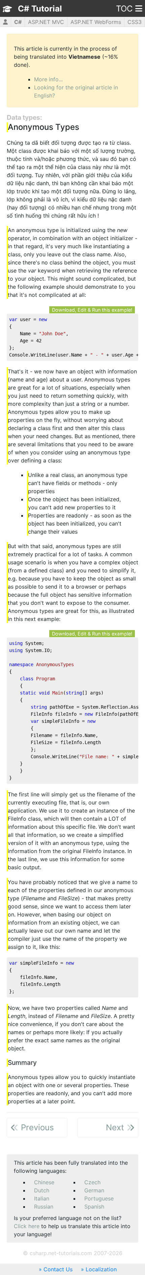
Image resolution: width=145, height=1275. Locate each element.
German (94, 1190)
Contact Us (58, 1269)
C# (18, 22)
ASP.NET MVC (46, 22)
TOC (124, 8)
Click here (26, 1226)
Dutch (41, 1190)
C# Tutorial (40, 8)
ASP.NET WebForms (95, 22)
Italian (41, 1198)
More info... (48, 79)
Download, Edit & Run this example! (92, 310)
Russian (43, 1206)
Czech (92, 1182)
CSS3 (134, 22)
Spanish (94, 1206)
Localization (101, 1269)
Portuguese (99, 1198)
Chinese (44, 1182)
